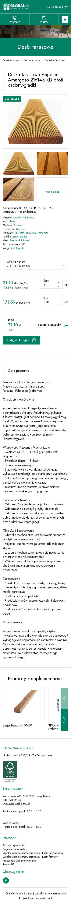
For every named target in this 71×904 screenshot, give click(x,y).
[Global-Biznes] (19, 6)
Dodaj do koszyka (18, 340)
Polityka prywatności (14, 845)
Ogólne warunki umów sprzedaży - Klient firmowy (30, 857)
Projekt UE (8, 864)
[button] (35, 266)
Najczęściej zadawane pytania (19, 860)
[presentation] (64, 698)
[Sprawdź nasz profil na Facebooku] (6, 880)
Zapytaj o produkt (49, 325)
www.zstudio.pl (44, 898)
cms (32, 898)
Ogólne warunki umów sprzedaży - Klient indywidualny (33, 853)
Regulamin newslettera (15, 849)
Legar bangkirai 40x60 (17, 725)
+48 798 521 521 (57, 7)
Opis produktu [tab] (18, 370)
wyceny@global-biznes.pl (16, 804)
